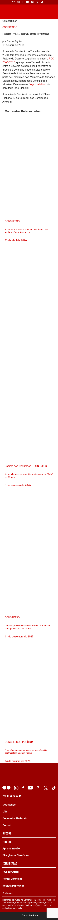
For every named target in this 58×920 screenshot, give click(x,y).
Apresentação (11, 848)
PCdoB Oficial (10, 871)
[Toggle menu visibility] (4, 12)
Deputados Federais (14, 818)
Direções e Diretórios (15, 855)
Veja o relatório (38, 84)
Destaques (9, 804)
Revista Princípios (13, 885)
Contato (7, 825)
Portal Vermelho (12, 878)
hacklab (33, 915)
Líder (5, 811)
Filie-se (6, 841)
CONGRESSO (9, 27)
